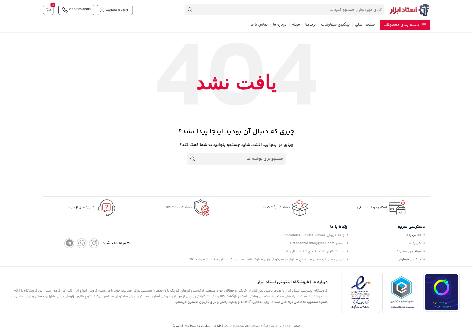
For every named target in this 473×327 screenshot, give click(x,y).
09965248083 (80, 9)
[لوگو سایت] (409, 10)
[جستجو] (190, 9)
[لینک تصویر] (441, 292)
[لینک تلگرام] (69, 243)
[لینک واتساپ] (81, 243)
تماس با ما (413, 235)
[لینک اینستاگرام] (94, 243)
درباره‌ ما (415, 243)
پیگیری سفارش (409, 259)
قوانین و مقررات (408, 251)
